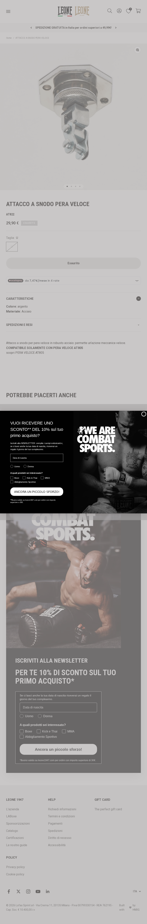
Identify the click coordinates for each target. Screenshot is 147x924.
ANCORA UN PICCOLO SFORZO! (37, 491)
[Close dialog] (144, 414)
